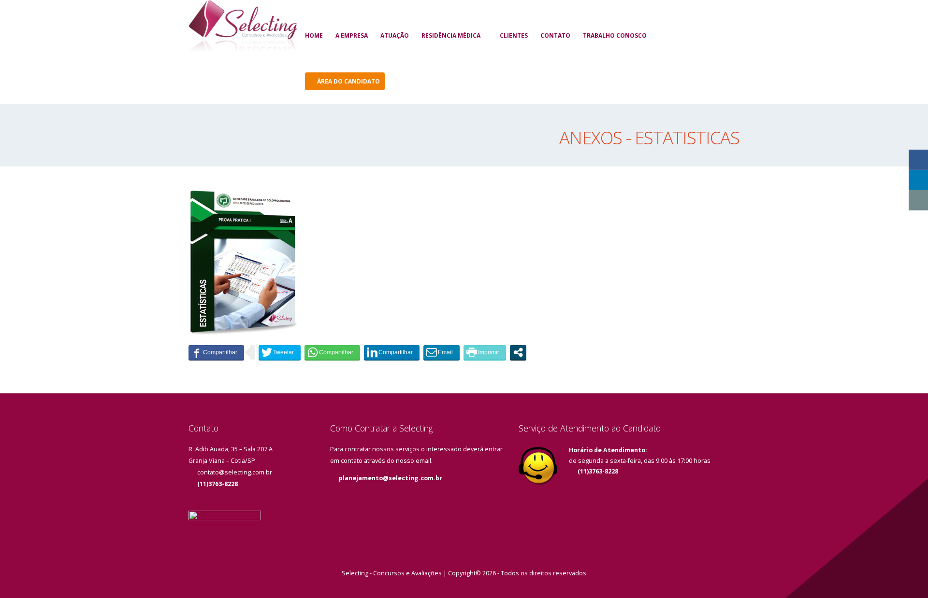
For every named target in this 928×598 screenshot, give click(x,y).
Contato (555, 35)
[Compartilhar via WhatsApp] (332, 352)
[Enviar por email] (441, 352)
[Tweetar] (280, 352)
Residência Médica (450, 35)
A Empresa (351, 35)
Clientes (514, 35)
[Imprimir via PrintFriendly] (485, 352)
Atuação (394, 35)
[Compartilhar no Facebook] (216, 352)
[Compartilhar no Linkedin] (392, 352)
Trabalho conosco (615, 35)
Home (314, 35)
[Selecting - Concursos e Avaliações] (242, 27)
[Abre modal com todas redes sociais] (518, 352)
